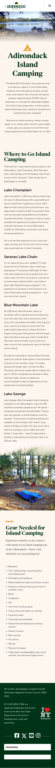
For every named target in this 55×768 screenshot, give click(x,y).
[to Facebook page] (17, 735)
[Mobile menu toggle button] (49, 6)
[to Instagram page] (38, 735)
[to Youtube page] (31, 735)
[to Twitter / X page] (24, 737)
